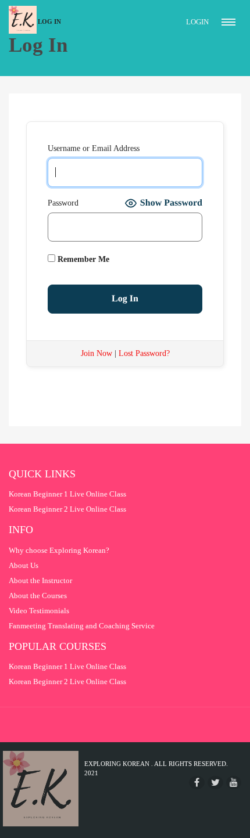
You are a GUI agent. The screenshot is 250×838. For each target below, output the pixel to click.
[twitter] (215, 782)
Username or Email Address (94, 148)
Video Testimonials (39, 610)
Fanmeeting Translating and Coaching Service (82, 625)
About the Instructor (40, 580)
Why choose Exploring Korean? (59, 550)
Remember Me (82, 259)
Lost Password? (144, 353)
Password (63, 203)
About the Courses (38, 595)
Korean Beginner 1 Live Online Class (67, 494)
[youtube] (233, 782)
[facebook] (197, 782)
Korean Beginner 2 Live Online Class (67, 509)
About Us (23, 565)
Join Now (96, 353)
